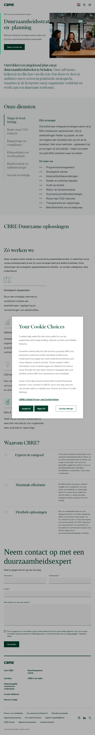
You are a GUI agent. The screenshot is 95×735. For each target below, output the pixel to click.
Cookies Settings (66, 408)
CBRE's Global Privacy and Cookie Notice (39, 399)
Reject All (41, 408)
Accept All (26, 408)
